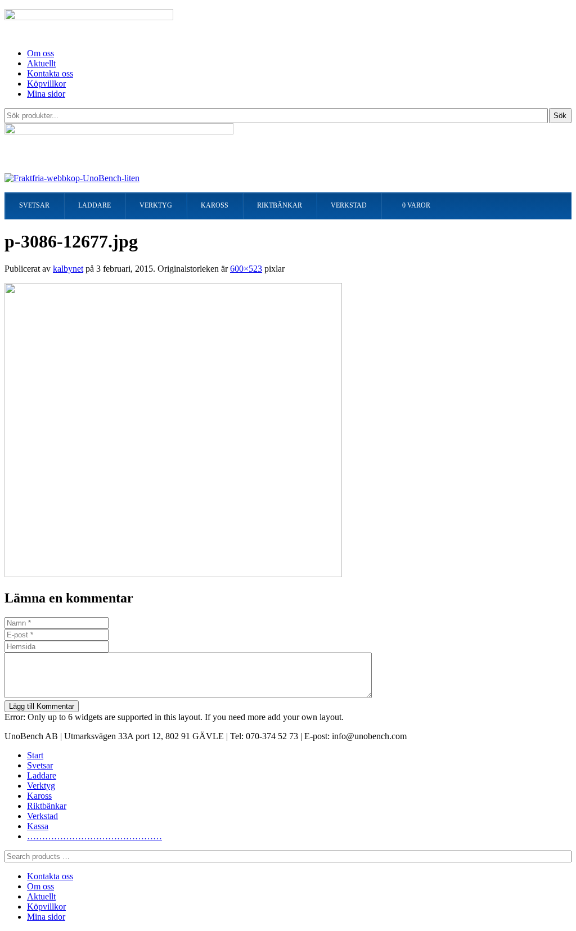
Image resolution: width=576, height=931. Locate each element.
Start (35, 755)
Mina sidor (46, 93)
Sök (560, 115)
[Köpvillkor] (72, 178)
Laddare (41, 775)
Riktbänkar (46, 806)
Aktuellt (41, 63)
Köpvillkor (46, 83)
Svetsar (40, 765)
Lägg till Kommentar (41, 706)
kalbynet (68, 268)
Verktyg (41, 785)
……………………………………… (94, 836)
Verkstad (42, 816)
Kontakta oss (50, 73)
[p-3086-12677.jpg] (173, 574)
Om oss (40, 53)
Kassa (37, 826)
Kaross (39, 795)
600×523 (246, 268)
